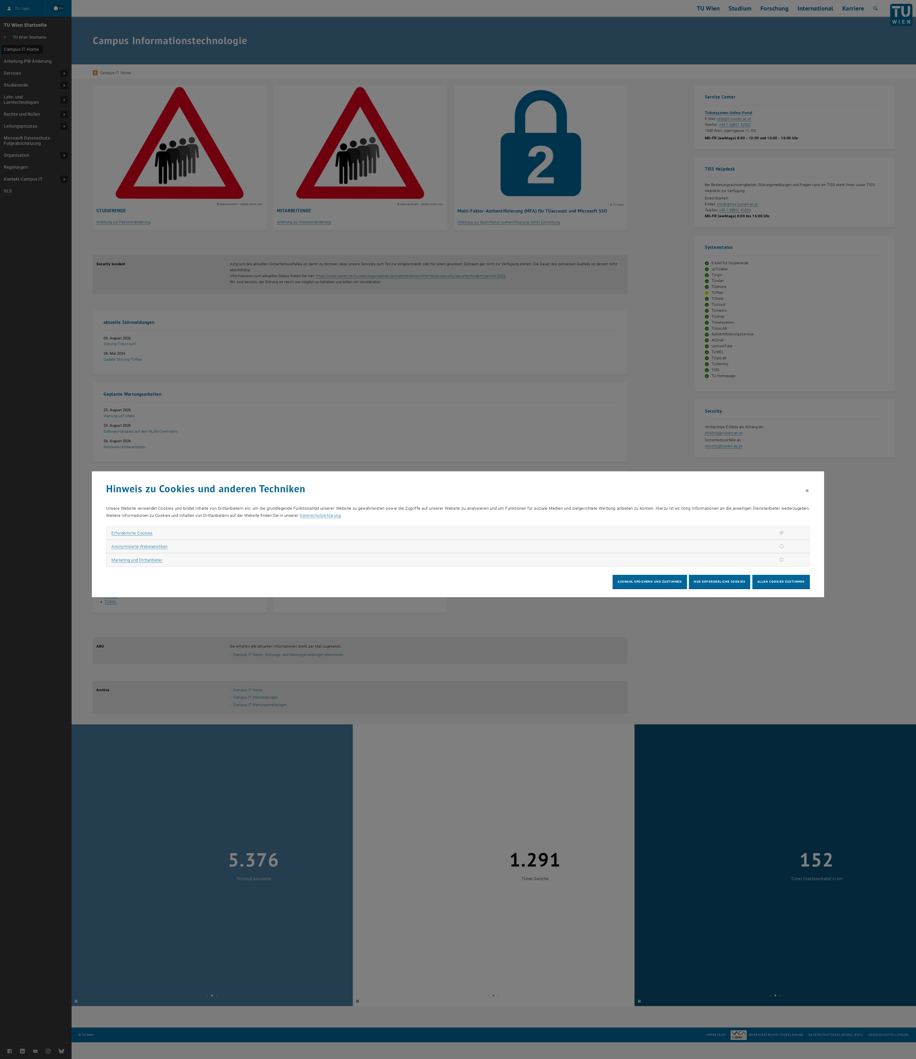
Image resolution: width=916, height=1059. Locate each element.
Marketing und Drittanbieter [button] (136, 560)
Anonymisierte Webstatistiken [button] (139, 546)
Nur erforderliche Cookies (719, 582)
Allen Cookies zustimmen (781, 582)
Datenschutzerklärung (320, 515)
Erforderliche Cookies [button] (132, 533)
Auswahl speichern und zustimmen (650, 582)
